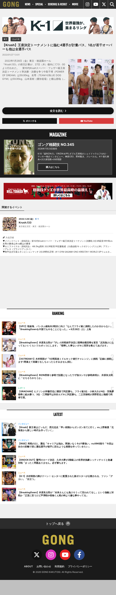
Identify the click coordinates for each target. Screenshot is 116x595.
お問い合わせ (44, 566)
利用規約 (59, 566)
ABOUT (28, 566)
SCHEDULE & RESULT (57, 4)
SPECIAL (39, 4)
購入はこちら (53, 167)
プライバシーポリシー (80, 566)
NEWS (27, 4)
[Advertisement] (58, 282)
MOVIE (75, 4)
